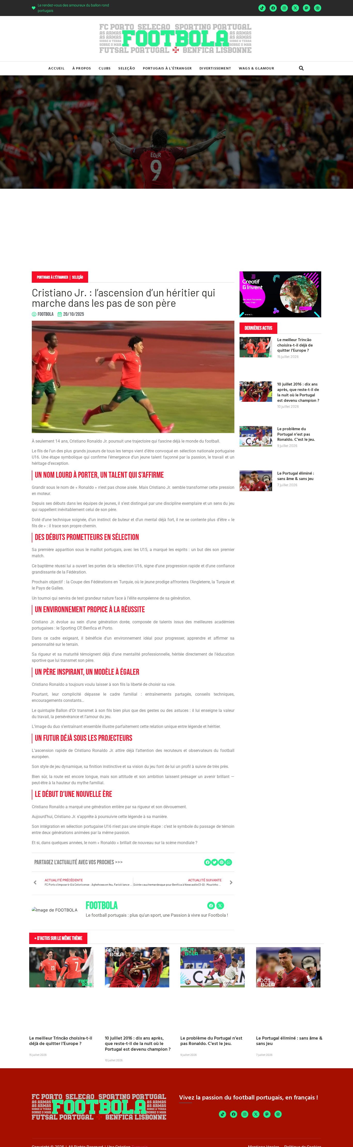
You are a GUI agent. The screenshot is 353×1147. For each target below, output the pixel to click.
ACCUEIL (56, 68)
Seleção (77, 277)
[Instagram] (284, 8)
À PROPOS (81, 68)
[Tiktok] (262, 8)
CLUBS (105, 68)
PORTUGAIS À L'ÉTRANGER (52, 277)
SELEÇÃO (126, 68)
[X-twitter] (295, 8)
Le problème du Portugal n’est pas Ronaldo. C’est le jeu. (296, 434)
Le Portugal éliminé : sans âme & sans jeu (295, 476)
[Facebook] (273, 8)
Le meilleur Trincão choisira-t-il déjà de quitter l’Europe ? (295, 344)
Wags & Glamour (256, 68)
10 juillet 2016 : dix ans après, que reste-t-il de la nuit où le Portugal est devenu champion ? (298, 392)
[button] (301, 68)
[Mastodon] (306, 8)
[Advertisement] (176, 227)
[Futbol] (317, 8)
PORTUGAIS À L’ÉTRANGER (167, 68)
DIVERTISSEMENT (215, 68)
